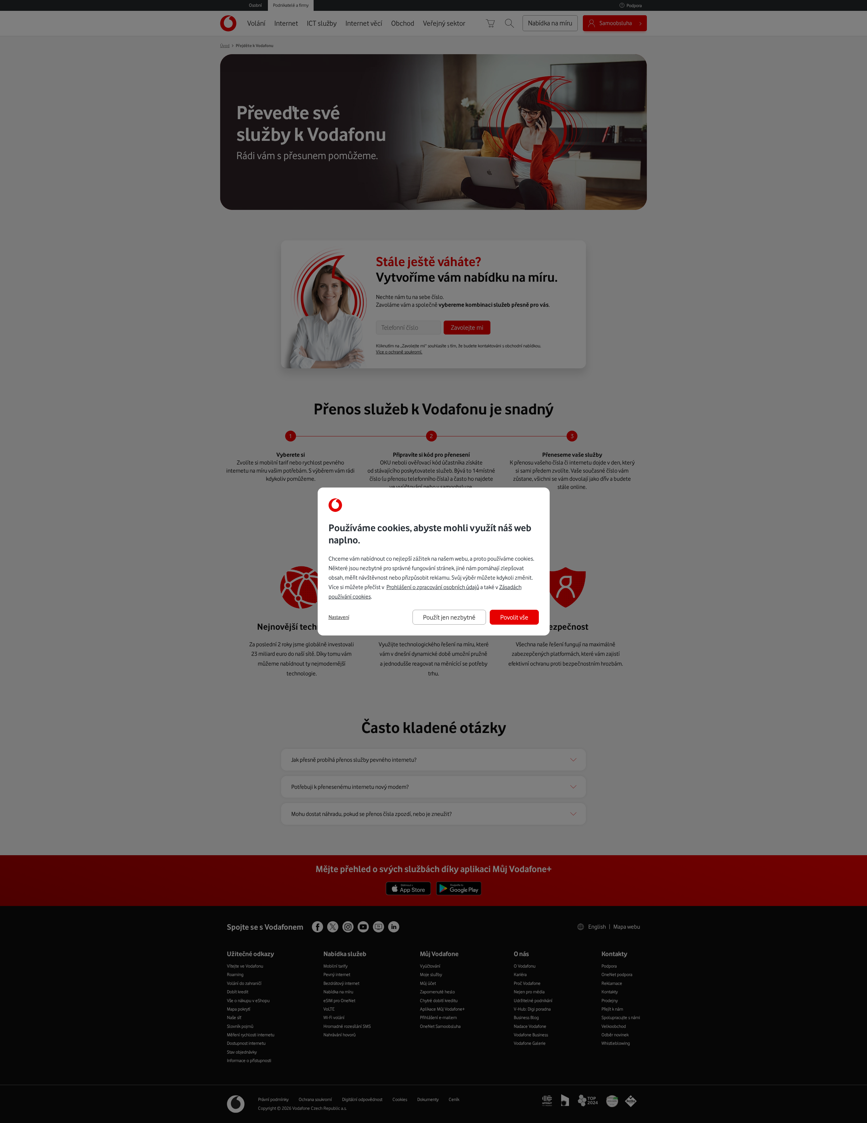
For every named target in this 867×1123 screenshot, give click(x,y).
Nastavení (339, 617)
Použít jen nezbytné (449, 617)
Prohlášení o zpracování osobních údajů (432, 587)
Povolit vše (514, 617)
